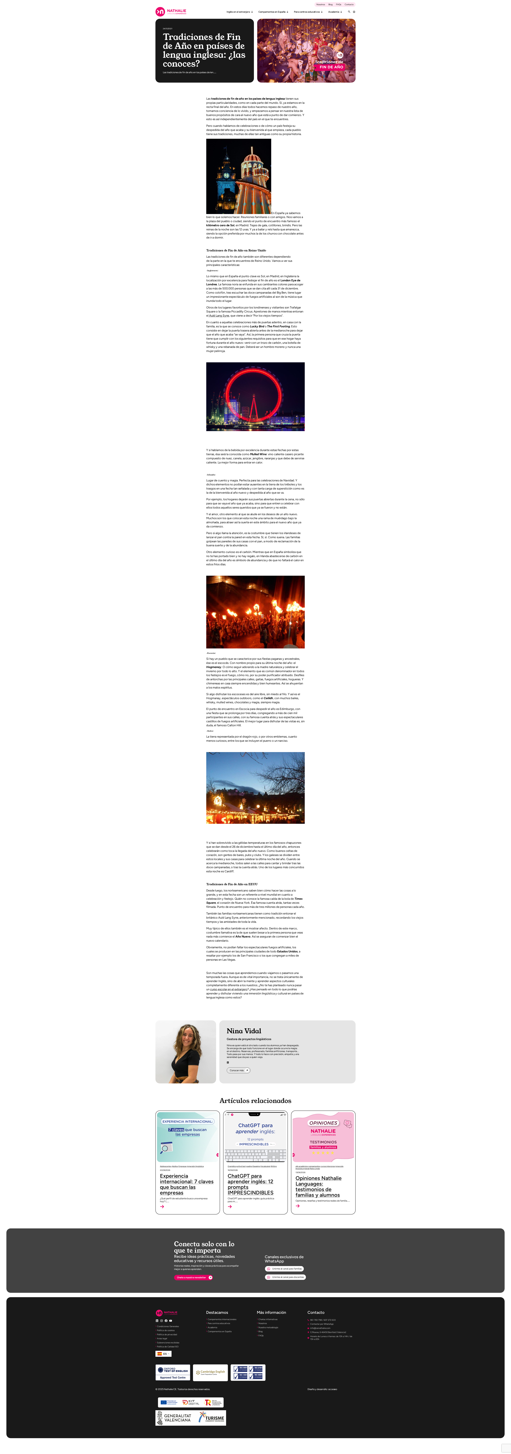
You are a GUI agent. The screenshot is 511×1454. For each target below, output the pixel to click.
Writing (274, 1166)
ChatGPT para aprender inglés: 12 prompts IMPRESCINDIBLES (250, 1184)
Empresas (182, 1166)
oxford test (241, 1166)
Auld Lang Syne (219, 315)
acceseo (332, 1389)
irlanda (306, 1168)
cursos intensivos (328, 1166)
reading (249, 1166)
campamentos (314, 1166)
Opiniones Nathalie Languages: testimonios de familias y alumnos (319, 1186)
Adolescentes (165, 1166)
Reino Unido (315, 1168)
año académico (302, 1166)
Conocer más (237, 1070)
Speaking (256, 1166)
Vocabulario (265, 1166)
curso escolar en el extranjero (228, 989)
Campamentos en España (271, 11)
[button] (162, 1206)
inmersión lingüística (195, 1166)
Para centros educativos (307, 11)
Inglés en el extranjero (238, 11)
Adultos (175, 1166)
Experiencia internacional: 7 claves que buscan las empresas (187, 1184)
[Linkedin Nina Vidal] (228, 1062)
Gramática (232, 1166)
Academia (333, 11)
